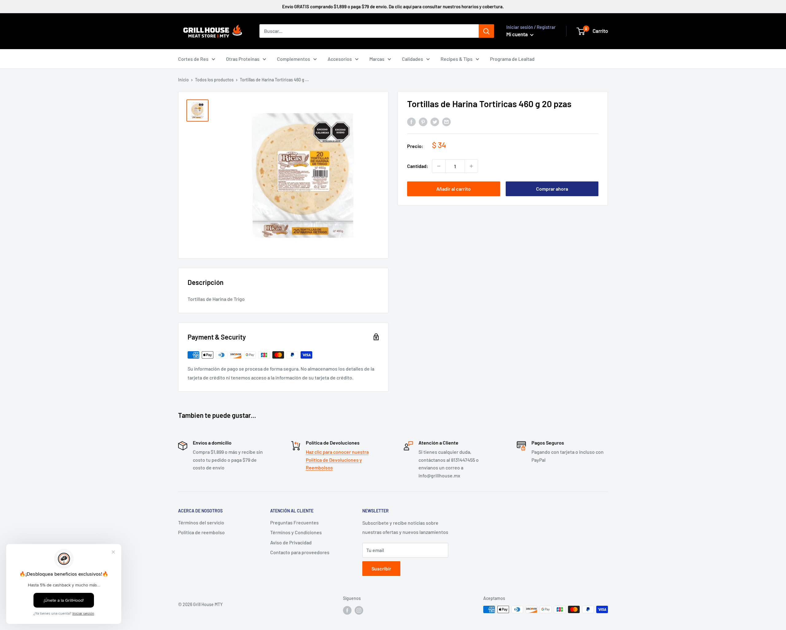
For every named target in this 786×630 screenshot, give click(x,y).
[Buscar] (486, 31)
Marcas (376, 59)
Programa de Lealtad (512, 59)
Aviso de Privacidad (291, 542)
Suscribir (381, 568)
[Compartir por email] (446, 121)
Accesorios (340, 59)
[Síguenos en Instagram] (359, 610)
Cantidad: (417, 166)
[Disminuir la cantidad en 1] (438, 166)
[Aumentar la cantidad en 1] (471, 166)
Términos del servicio (201, 522)
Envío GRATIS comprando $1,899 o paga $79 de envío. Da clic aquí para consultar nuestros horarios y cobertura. (393, 6)
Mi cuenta (517, 34)
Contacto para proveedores (299, 552)
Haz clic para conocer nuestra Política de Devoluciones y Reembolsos (337, 459)
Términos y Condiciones (296, 532)
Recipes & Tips (457, 59)
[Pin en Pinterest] (423, 121)
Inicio (183, 79)
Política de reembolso (201, 532)
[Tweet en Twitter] (434, 121)
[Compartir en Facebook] (411, 121)
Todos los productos (214, 79)
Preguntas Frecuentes (294, 522)
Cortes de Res (193, 59)
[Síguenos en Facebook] (347, 610)
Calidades (412, 59)
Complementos (293, 59)
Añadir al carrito (453, 189)
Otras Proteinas (242, 59)
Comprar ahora (552, 189)
